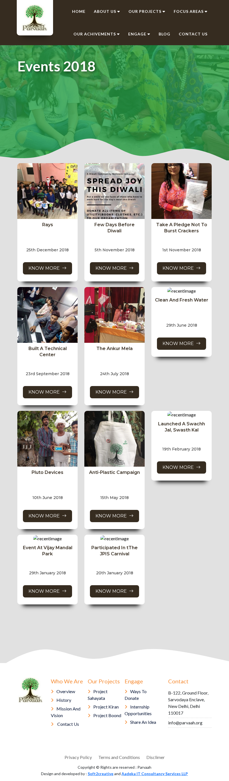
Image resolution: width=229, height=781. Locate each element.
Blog (164, 34)
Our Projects (144, 11)
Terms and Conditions (119, 757)
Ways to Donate (136, 695)
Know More (45, 268)
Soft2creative (100, 773)
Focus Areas (189, 11)
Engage (137, 34)
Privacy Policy (78, 757)
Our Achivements (94, 34)
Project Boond (107, 715)
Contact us (193, 34)
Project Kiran (106, 706)
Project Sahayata (98, 695)
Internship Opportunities (138, 710)
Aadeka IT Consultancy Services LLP (154, 773)
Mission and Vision (65, 712)
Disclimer (155, 757)
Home (78, 11)
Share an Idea (143, 722)
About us (105, 11)
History (63, 700)
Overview (65, 691)
